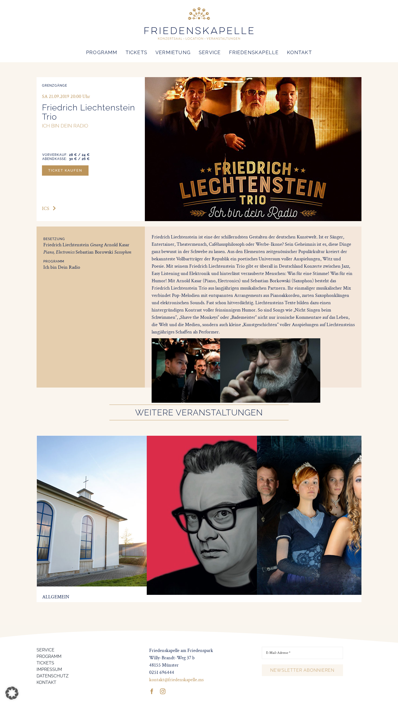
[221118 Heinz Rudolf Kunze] (226, 439)
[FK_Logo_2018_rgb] (199, 8)
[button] (12, 693)
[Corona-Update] (114, 439)
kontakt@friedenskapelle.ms (176, 680)
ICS (45, 208)
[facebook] (152, 691)
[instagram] (162, 691)
